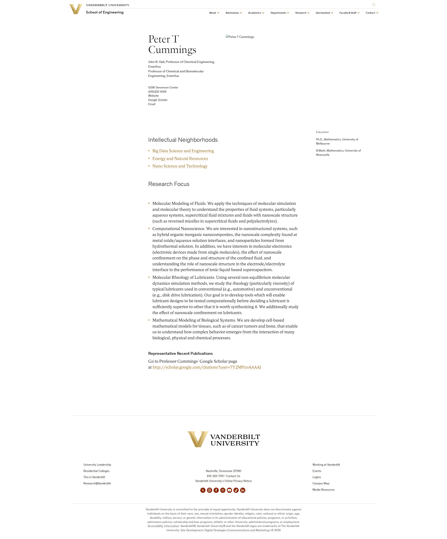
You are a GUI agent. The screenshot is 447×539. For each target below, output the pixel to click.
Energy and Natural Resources (180, 158)
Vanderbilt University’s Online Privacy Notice (223, 481)
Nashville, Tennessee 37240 (223, 471)
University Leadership (97, 464)
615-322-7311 (215, 476)
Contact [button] (370, 13)
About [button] (212, 13)
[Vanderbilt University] (223, 439)
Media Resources (324, 489)
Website (153, 96)
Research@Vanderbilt (97, 483)
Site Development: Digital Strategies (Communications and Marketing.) (225, 530)
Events (317, 471)
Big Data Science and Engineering (183, 150)
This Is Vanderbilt (94, 477)
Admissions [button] (232, 13)
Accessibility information (163, 526)
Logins (317, 477)
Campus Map (321, 483)
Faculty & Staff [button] (347, 13)
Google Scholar (158, 100)
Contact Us (233, 476)
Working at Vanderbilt (326, 464)
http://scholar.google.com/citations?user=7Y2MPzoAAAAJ (207, 367)
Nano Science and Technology (180, 166)
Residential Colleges (96, 471)
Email (151, 104)
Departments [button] (278, 13)
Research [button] (300, 13)
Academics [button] (254, 13)
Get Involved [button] (323, 13)
